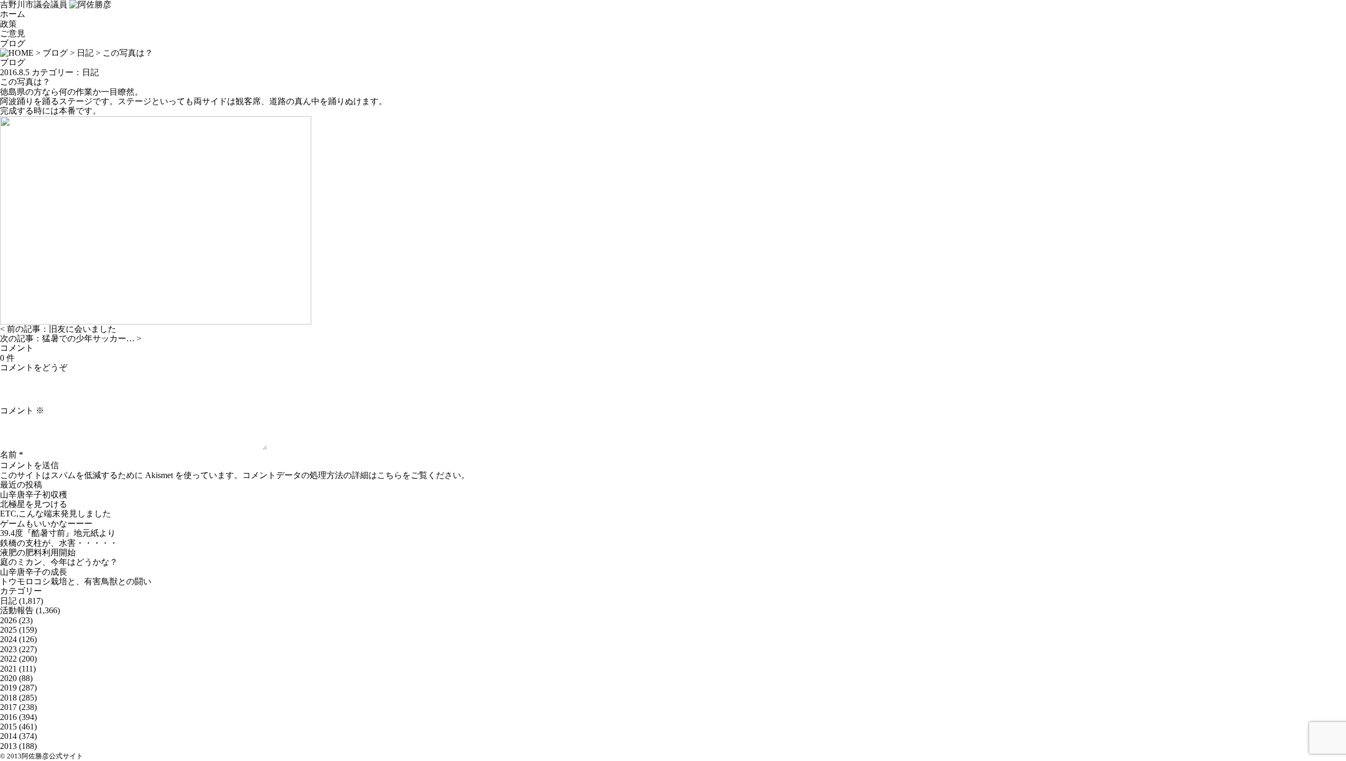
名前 (8, 454)
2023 (8, 649)
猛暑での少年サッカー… (88, 338)
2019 (8, 687)
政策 (8, 23)
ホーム (12, 13)
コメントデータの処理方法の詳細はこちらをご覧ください (351, 475)
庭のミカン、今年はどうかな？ (59, 561)
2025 (8, 629)
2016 (8, 717)
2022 (8, 658)
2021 (8, 668)
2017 (8, 707)
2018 (8, 697)
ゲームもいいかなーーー (46, 523)
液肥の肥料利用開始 (38, 552)
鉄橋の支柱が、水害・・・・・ (59, 543)
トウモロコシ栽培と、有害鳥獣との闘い (75, 581)
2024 (8, 639)
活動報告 (17, 610)
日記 (85, 52)
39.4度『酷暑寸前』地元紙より (58, 533)
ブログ (12, 43)
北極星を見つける (33, 504)
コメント (22, 410)
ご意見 (12, 33)
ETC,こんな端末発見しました (55, 513)
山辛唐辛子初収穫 (33, 494)
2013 (8, 746)
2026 (8, 620)
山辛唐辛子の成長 (33, 571)
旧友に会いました (82, 328)
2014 (8, 736)
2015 (8, 726)
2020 (8, 678)
